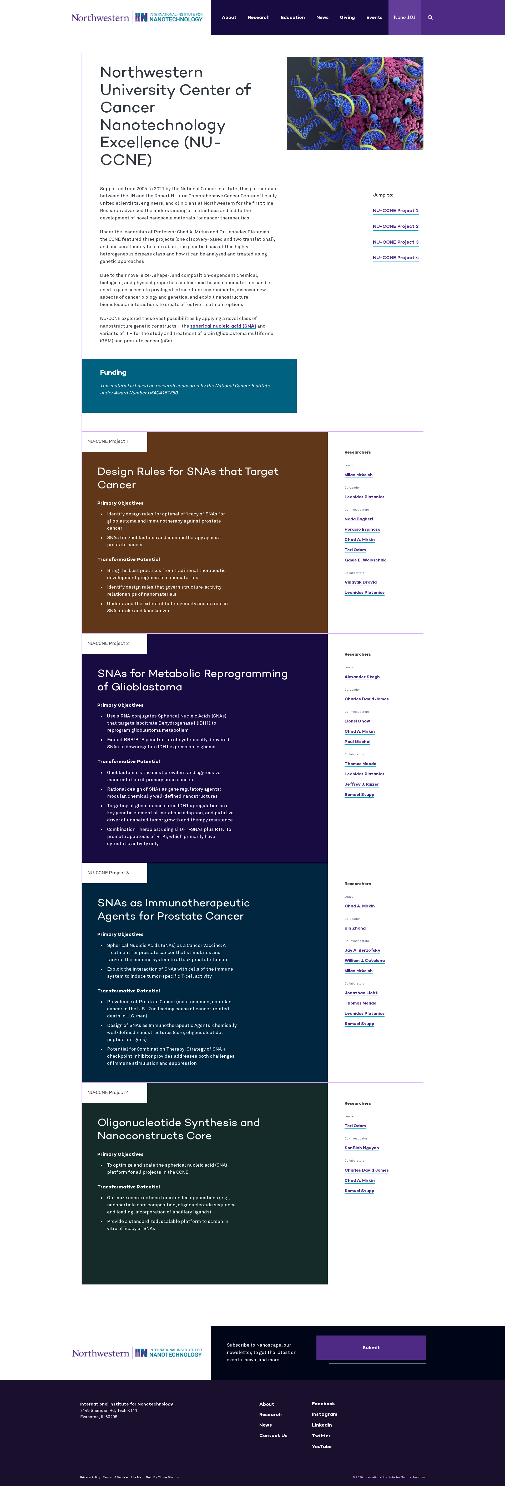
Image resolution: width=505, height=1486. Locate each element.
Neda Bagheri (359, 518)
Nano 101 (405, 17)
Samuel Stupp (359, 794)
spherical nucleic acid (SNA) (223, 326)
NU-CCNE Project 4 (396, 257)
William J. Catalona (365, 960)
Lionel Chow (357, 721)
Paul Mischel (357, 741)
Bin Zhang (355, 928)
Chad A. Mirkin (360, 539)
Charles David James (367, 698)
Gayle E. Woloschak (365, 560)
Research (259, 17)
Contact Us (273, 1435)
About (229, 17)
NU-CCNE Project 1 (396, 210)
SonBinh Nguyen (362, 1147)
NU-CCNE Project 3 (396, 242)
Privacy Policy (90, 1477)
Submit (371, 1348)
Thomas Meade (360, 763)
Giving (347, 17)
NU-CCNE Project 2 (395, 226)
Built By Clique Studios (162, 1477)
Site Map (136, 1477)
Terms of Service (115, 1477)
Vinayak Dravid (361, 582)
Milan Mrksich (359, 474)
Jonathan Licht (361, 992)
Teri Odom (355, 549)
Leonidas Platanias (365, 496)
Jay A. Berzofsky (362, 950)
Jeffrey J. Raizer (362, 784)
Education (293, 17)
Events (374, 17)
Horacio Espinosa (362, 529)
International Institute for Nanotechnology (137, 17)
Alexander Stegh (362, 676)
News (322, 17)
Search (430, 17)
